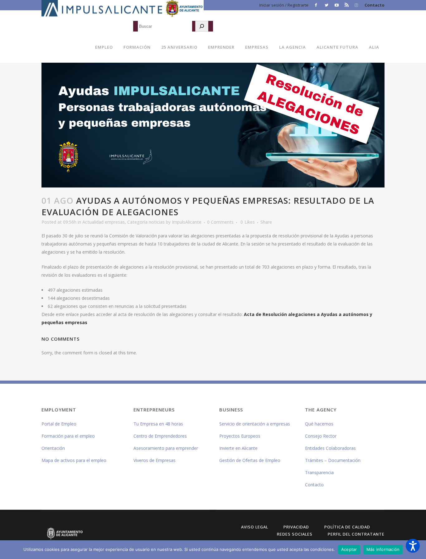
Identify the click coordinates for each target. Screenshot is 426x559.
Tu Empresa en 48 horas (158, 424)
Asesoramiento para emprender (165, 448)
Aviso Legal (254, 527)
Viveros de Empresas (154, 460)
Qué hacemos (319, 424)
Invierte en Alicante (238, 448)
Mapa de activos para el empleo (73, 460)
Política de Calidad (347, 527)
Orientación (53, 448)
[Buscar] (201, 26)
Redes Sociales (294, 534)
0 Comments (220, 222)
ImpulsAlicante (186, 222)
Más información (383, 549)
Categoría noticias (146, 222)
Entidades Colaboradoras (330, 448)
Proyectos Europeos (239, 436)
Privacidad (296, 527)
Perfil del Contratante (356, 534)
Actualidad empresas (103, 222)
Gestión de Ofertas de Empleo (249, 460)
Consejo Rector (320, 436)
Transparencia (319, 472)
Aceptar (349, 549)
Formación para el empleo (68, 436)
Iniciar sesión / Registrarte (283, 5)
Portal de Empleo (58, 424)
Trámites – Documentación (333, 460)
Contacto (375, 5)
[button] (413, 546)
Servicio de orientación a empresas (254, 424)
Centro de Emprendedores (160, 436)
